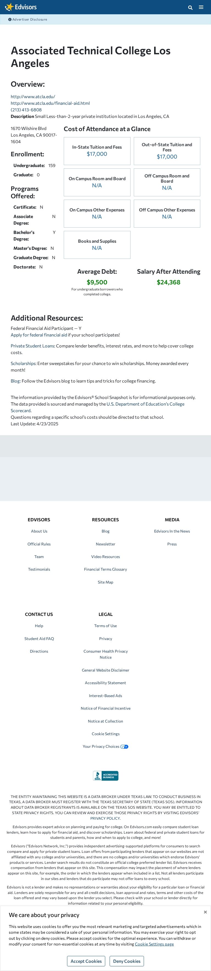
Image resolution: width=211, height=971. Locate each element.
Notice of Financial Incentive (106, 708)
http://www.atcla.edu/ (33, 96)
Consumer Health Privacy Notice (106, 654)
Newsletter (105, 544)
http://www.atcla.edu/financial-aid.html (50, 103)
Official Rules (39, 544)
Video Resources (105, 556)
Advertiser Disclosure (29, 19)
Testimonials (39, 569)
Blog (106, 531)
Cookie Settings (106, 733)
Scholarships (23, 363)
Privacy (105, 638)
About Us (39, 531)
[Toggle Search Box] (190, 7)
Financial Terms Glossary (105, 569)
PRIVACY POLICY (105, 818)
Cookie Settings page (154, 943)
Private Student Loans (32, 345)
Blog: (16, 380)
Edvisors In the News (172, 531)
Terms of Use (105, 625)
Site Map (105, 582)
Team (39, 556)
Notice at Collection (105, 721)
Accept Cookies (86, 961)
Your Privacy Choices (101, 746)
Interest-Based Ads (105, 695)
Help (39, 625)
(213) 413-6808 (26, 109)
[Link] (106, 775)
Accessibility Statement (105, 682)
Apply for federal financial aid (39, 334)
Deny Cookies (126, 961)
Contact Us (39, 614)
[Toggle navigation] (201, 7)
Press (172, 544)
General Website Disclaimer (105, 670)
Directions (39, 651)
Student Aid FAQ (39, 638)
